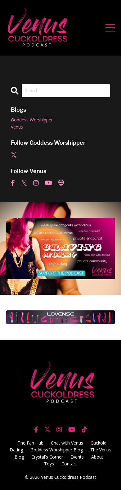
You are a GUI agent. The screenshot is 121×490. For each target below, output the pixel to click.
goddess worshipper (32, 120)
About (97, 457)
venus (17, 127)
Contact (69, 464)
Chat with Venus (67, 443)
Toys (49, 464)
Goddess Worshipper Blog (56, 450)
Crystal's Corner (47, 457)
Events (77, 457)
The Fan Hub (30, 443)
